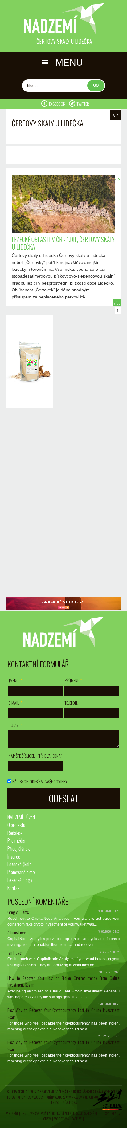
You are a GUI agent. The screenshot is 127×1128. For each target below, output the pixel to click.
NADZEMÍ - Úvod (21, 817)
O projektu (16, 825)
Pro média (16, 840)
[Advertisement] (28, 503)
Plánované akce (21, 872)
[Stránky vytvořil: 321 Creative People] (106, 1101)
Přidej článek (18, 848)
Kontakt (14, 888)
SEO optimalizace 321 (68, 1118)
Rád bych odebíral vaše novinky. (40, 781)
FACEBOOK (57, 103)
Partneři (11, 1113)
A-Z (115, 115)
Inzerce (13, 856)
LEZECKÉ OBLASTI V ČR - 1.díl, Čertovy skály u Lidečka (63, 243)
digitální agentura (65, 1113)
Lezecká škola (19, 864)
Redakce (15, 833)
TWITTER (83, 103)
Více (117, 303)
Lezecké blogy (19, 880)
